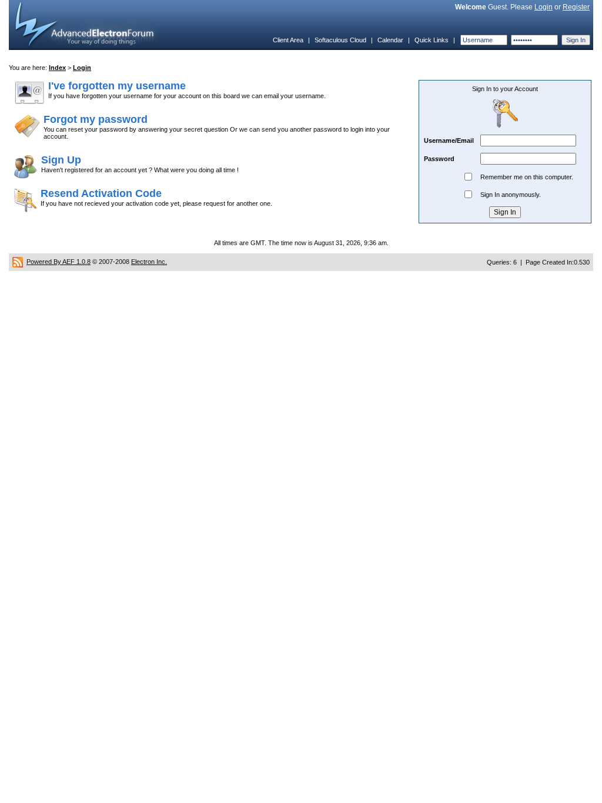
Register (576, 7)
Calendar (390, 40)
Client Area (288, 40)
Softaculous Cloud (340, 40)
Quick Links (431, 40)
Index (57, 67)
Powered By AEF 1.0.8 (58, 261)
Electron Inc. (149, 261)
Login (543, 7)
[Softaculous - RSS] (17, 261)
